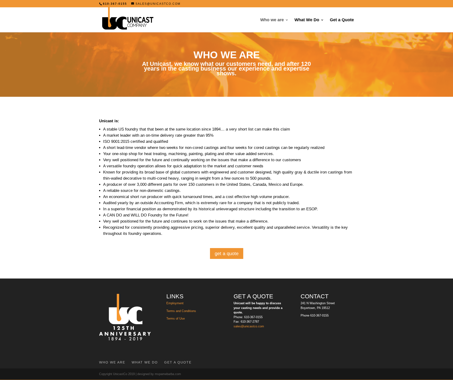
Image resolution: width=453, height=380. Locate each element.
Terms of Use (176, 318)
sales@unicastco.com (249, 326)
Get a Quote (342, 20)
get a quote (227, 253)
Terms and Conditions (181, 311)
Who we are (272, 20)
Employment (175, 303)
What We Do (306, 20)
